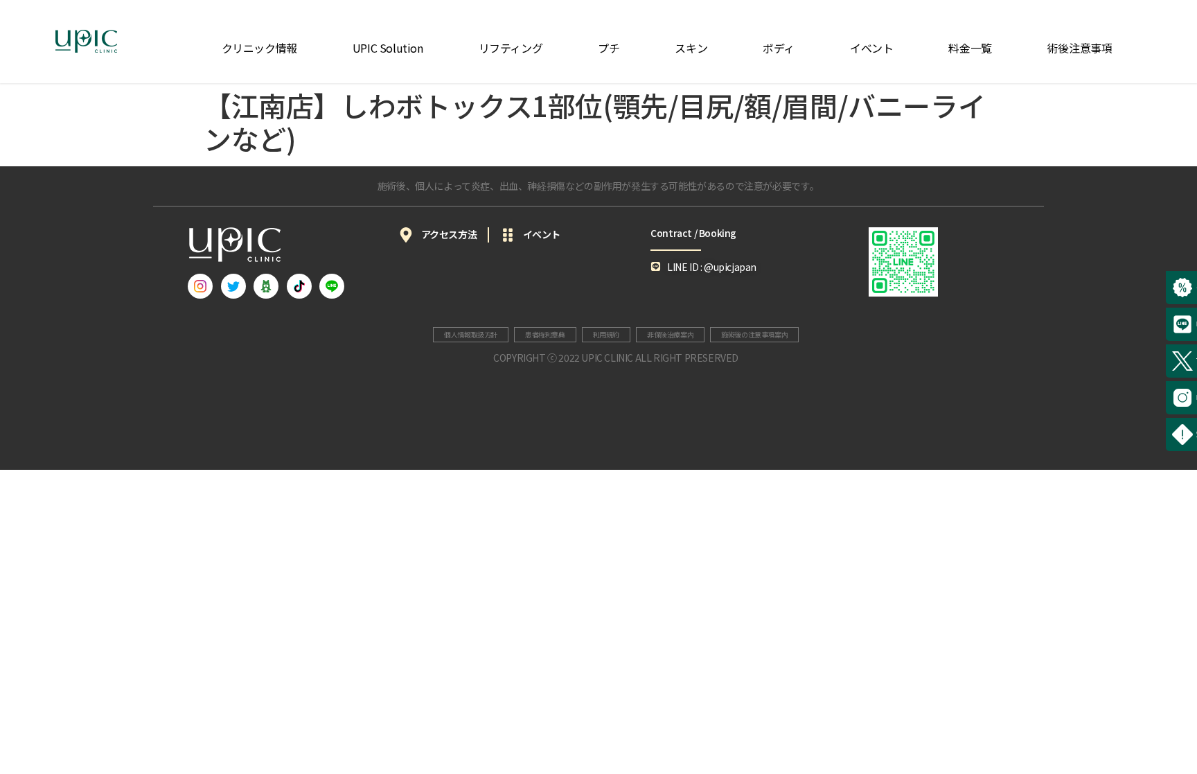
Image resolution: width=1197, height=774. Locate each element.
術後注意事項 (1079, 48)
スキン (691, 48)
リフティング (511, 48)
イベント (871, 48)
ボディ (779, 48)
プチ (608, 48)
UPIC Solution (388, 48)
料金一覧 (969, 48)
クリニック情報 (259, 48)
